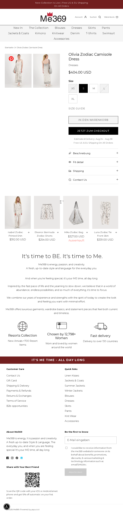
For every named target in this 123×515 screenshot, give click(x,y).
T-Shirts (91, 33)
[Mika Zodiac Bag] (76, 212)
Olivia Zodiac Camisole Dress (29, 47)
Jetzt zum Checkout (93, 130)
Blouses (60, 27)
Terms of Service (16, 400)
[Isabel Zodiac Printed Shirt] (18, 212)
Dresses (76, 27)
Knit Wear (70, 416)
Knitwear (58, 33)
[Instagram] (12, 458)
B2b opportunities (17, 405)
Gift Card (11, 380)
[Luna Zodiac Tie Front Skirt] (105, 212)
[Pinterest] (11, 58)
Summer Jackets (75, 385)
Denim (75, 33)
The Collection (39, 27)
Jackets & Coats (18, 33)
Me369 (16, 509)
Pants (106, 27)
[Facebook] (7, 458)
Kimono (40, 33)
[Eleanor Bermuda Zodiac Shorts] (47, 212)
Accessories (61, 38)
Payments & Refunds (18, 390)
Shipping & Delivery (17, 385)
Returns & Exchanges (18, 395)
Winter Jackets (73, 390)
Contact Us (13, 375)
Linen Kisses (72, 375)
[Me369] (53, 17)
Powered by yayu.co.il (29, 509)
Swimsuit (108, 33)
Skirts (92, 27)
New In (18, 27)
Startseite (9, 47)
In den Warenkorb (93, 119)
